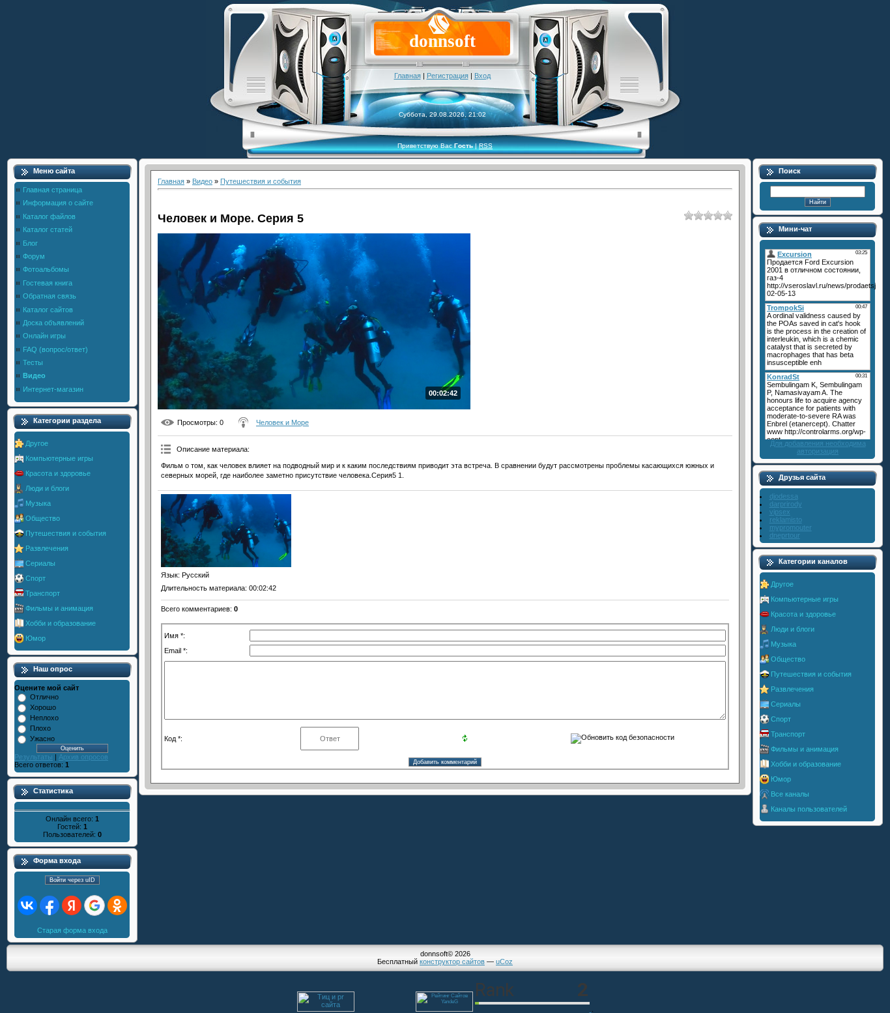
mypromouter (790, 527)
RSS (486, 145)
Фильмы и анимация (59, 608)
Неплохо (44, 718)
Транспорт (42, 593)
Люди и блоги (47, 488)
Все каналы (790, 794)
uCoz (504, 961)
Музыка (38, 503)
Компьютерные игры (59, 458)
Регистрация (447, 76)
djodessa (783, 496)
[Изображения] (226, 531)
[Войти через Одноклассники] (117, 905)
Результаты (33, 757)
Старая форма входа (72, 930)
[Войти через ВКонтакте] (27, 905)
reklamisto (785, 519)
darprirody (785, 504)
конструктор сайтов (452, 961)
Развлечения (46, 548)
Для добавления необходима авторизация (818, 447)
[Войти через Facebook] (49, 905)
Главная (407, 76)
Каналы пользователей (809, 809)
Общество (42, 518)
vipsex (779, 512)
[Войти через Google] (94, 905)
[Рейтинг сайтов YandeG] (444, 1010)
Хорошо (43, 707)
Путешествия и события (65, 533)
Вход (482, 76)
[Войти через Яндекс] (71, 905)
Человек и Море (282, 422)
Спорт (35, 578)
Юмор (35, 638)
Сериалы (40, 563)
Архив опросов (83, 757)
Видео (202, 181)
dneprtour (784, 535)
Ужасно (42, 738)
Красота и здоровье (58, 473)
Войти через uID (72, 880)
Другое (36, 443)
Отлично (44, 697)
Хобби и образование (60, 623)
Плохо (40, 728)
